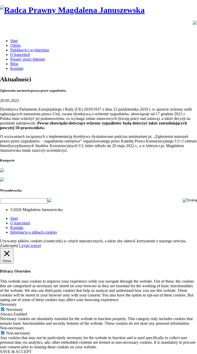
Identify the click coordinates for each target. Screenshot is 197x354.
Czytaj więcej (30, 245)
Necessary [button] (8, 304)
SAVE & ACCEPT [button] (16, 351)
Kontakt (16, 68)
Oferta (15, 45)
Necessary (14, 309)
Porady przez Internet (27, 59)
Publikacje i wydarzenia (29, 50)
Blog (14, 64)
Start (14, 41)
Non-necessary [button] (12, 328)
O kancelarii (20, 54)
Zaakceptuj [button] (9, 245)
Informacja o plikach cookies (33, 232)
